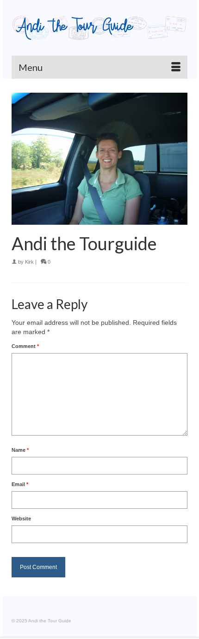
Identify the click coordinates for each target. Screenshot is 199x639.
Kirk (29, 262)
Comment (25, 346)
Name (20, 450)
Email (20, 484)
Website (21, 518)
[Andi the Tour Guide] (99, 28)
